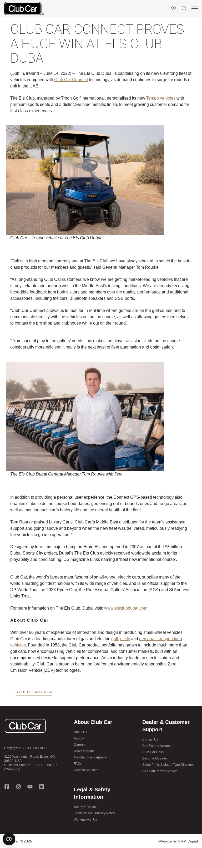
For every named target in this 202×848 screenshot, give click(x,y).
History (79, 738)
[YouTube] (30, 786)
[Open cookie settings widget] (9, 839)
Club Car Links (153, 752)
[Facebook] (6, 786)
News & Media (84, 751)
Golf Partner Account (156, 746)
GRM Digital (188, 841)
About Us (80, 732)
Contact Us (150, 739)
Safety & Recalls (85, 807)
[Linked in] (41, 786)
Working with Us (85, 819)
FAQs (78, 764)
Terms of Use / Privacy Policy (94, 813)
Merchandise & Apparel (90, 757)
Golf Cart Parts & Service (160, 771)
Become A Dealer (154, 758)
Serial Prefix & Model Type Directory (168, 765)
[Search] (184, 8)
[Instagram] (18, 786)
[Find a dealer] (173, 8)
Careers (79, 745)
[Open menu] (194, 8)
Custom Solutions (86, 770)
